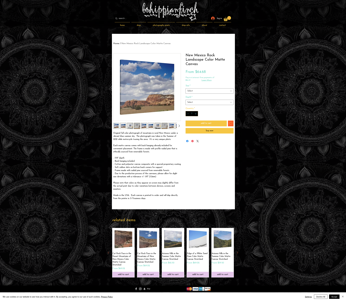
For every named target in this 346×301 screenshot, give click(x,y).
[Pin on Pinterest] (192, 141)
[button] (227, 18)
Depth (189, 97)
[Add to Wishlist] (231, 123)
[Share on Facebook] (187, 141)
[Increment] (196, 113)
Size (188, 86)
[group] (173, 253)
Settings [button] (308, 296)
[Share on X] (197, 141)
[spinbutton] (192, 113)
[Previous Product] (108, 252)
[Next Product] (237, 252)
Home (116, 43)
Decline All (320, 296)
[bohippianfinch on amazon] (144, 288)
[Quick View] (123, 239)
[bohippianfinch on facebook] (136, 288)
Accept (334, 296)
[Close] (342, 297)
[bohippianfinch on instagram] (140, 288)
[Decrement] (188, 113)
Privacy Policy (107, 296)
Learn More (207, 80)
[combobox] (210, 91)
